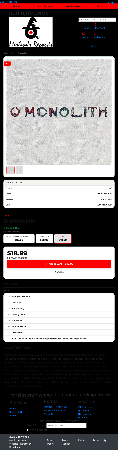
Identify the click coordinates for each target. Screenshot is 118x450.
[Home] (31, 32)
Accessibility (99, 440)
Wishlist (60, 272)
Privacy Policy (51, 442)
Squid (13, 53)
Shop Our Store (17, 412)
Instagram (86, 414)
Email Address (36, 425)
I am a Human (37, 430)
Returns (82, 440)
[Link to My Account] (113, 2)
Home (5, 53)
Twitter (85, 410)
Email (84, 417)
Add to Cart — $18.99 (61, 263)
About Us (14, 415)
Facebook (86, 407)
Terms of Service (66, 442)
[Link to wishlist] (108, 2)
